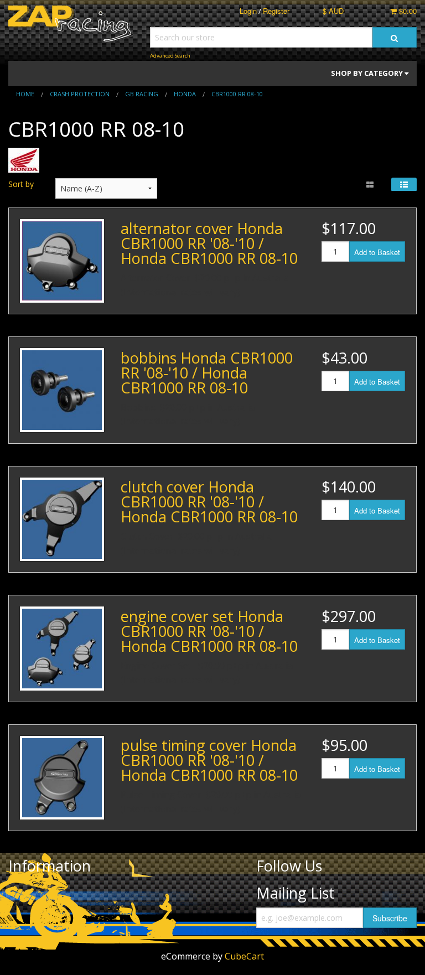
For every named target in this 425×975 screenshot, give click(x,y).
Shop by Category (368, 73)
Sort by (21, 184)
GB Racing (141, 94)
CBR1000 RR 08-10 (237, 94)
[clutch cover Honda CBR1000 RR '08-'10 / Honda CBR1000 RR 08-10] (62, 520)
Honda (185, 94)
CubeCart (244, 956)
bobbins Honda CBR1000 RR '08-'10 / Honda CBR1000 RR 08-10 (207, 373)
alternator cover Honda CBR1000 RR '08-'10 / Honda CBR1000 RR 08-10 (209, 243)
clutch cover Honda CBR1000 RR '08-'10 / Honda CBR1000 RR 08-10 (209, 501)
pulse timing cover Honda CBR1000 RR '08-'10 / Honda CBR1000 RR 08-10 (209, 760)
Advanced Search (170, 55)
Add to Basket (377, 252)
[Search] (394, 37)
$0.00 (407, 11)
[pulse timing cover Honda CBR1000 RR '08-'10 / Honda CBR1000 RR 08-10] (62, 778)
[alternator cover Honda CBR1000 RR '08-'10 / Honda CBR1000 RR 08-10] (62, 261)
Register (276, 11)
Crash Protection (80, 94)
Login (248, 11)
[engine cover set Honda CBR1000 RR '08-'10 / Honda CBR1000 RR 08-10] (62, 648)
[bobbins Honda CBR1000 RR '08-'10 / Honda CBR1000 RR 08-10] (62, 390)
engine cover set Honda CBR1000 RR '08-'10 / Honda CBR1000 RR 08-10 (209, 631)
